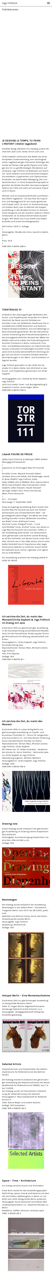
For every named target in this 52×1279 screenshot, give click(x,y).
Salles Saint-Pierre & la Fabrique (18, 459)
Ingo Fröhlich (9, 3)
